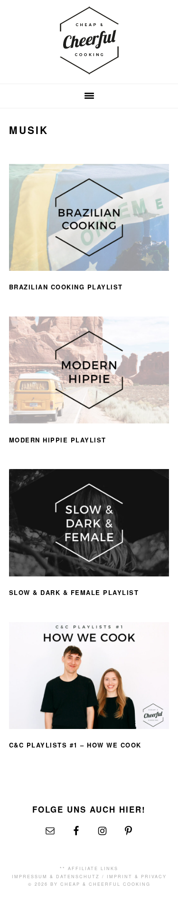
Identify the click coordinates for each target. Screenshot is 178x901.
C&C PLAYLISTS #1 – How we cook (75, 744)
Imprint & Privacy (137, 876)
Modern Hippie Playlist (57, 439)
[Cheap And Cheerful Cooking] (89, 68)
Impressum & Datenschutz (56, 876)
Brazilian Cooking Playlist (66, 286)
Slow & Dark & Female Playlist (74, 592)
